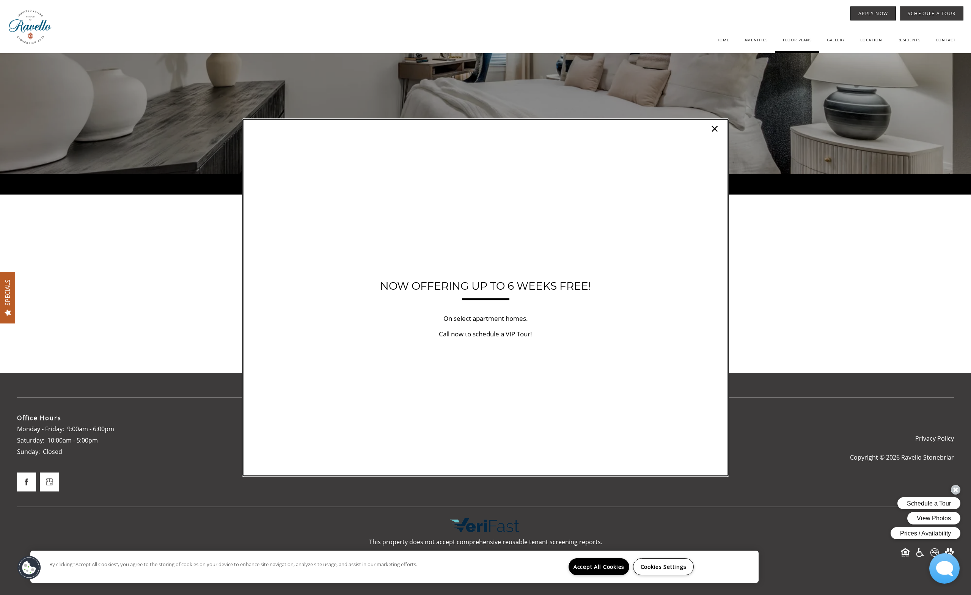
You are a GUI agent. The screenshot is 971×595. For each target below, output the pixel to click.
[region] (394, 567)
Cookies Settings (664, 566)
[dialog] (485, 297)
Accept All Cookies (598, 566)
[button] (29, 568)
